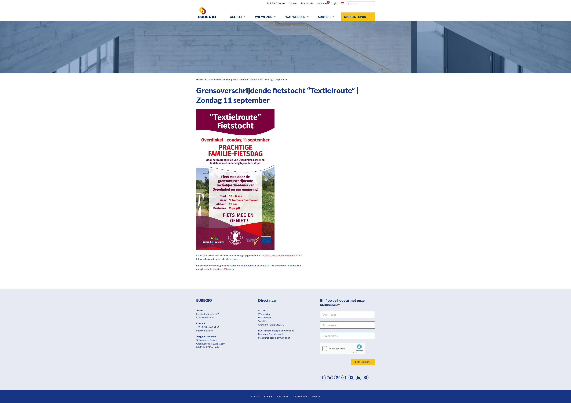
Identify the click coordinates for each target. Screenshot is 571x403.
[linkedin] (358, 377)
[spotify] (365, 377)
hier (235, 259)
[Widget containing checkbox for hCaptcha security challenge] (342, 348)
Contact (255, 396)
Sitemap (316, 396)
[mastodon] (337, 377)
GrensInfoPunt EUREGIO (271, 324)
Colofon (268, 396)
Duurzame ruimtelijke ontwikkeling (276, 330)
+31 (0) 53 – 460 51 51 (207, 327)
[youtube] (351, 377)
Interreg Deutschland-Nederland (278, 255)
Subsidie (262, 321)
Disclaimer (282, 396)
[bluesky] (330, 377)
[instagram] (344, 377)
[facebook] (323, 377)
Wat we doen (265, 317)
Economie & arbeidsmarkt (271, 334)
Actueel (262, 310)
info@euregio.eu (204, 330)
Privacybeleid (300, 396)
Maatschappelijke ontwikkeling (274, 337)
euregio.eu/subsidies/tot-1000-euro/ (215, 269)
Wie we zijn (264, 313)
